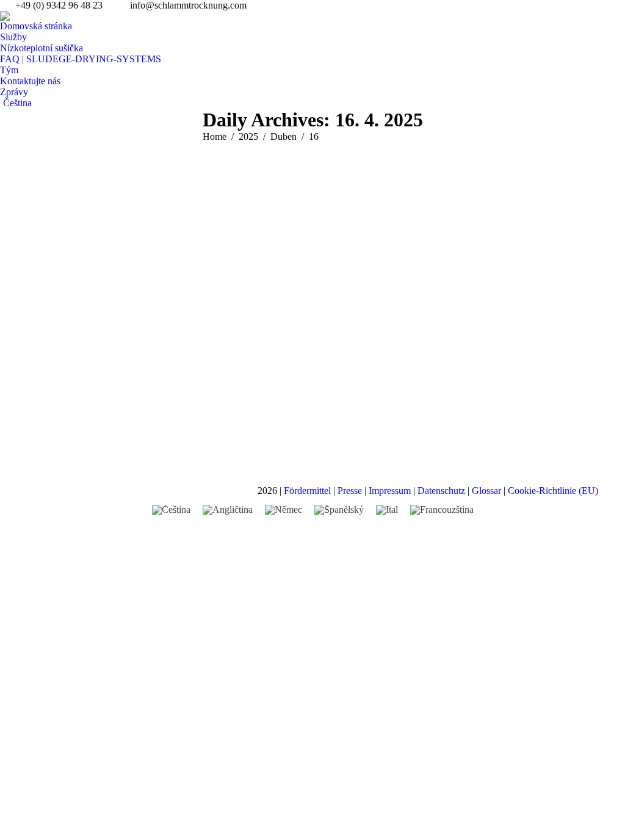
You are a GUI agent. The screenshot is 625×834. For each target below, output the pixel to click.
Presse (350, 490)
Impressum (390, 490)
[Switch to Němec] (283, 509)
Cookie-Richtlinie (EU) (553, 490)
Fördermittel (307, 490)
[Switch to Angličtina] (228, 509)
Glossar (486, 490)
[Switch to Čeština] (171, 509)
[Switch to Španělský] (339, 509)
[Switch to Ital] (387, 509)
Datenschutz (441, 490)
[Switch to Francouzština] (442, 509)
